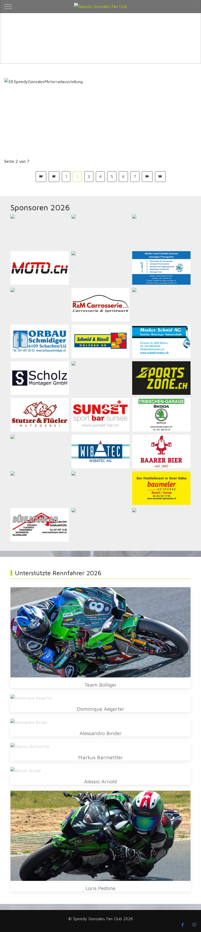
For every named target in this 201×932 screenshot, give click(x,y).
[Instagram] (194, 924)
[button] (100, 631)
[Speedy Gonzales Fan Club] (100, 6)
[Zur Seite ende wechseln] (160, 176)
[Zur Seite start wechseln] (41, 176)
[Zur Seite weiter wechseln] (147, 176)
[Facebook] (182, 924)
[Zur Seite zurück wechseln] (54, 176)
